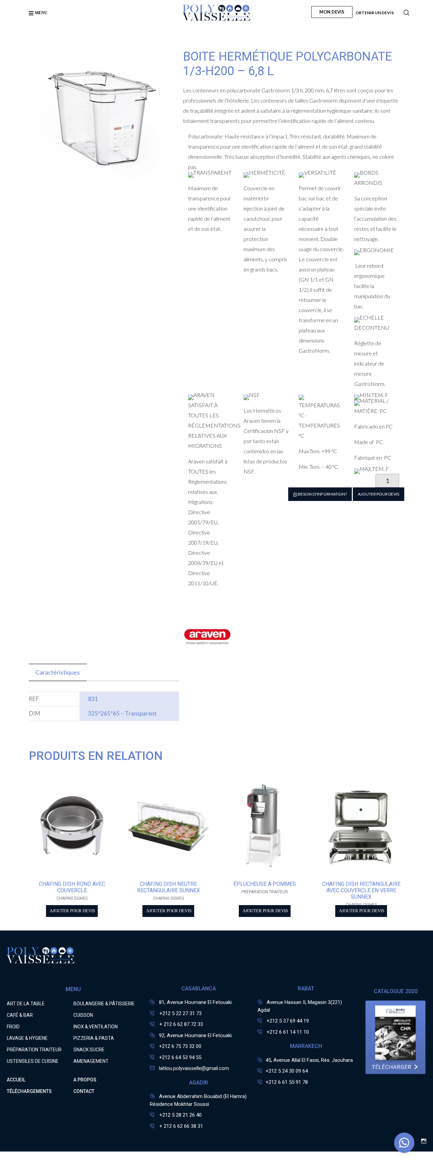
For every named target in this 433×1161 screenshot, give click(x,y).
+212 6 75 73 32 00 (180, 1046)
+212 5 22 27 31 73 (180, 1013)
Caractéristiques (58, 672)
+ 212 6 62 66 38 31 (180, 1126)
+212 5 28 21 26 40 (180, 1115)
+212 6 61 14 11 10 (288, 1032)
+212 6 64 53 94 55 (180, 1057)
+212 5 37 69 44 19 (288, 1021)
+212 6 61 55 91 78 (287, 1082)
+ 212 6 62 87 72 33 (180, 1024)
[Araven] (208, 659)
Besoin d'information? (322, 494)
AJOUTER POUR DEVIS (378, 494)
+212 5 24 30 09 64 (287, 1071)
